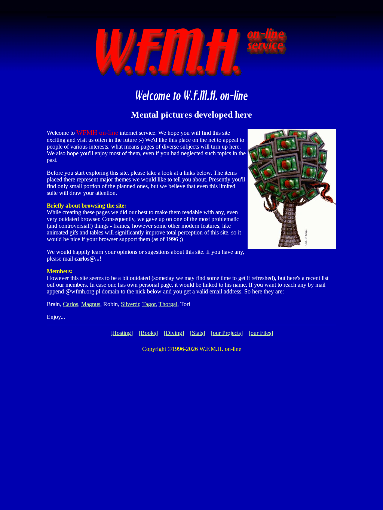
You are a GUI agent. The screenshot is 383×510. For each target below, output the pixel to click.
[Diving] (174, 333)
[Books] (148, 333)
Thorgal (168, 304)
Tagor (149, 304)
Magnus (90, 304)
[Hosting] (121, 333)
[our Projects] (227, 333)
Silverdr (130, 304)
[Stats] (197, 333)
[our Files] (261, 333)
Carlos (70, 304)
